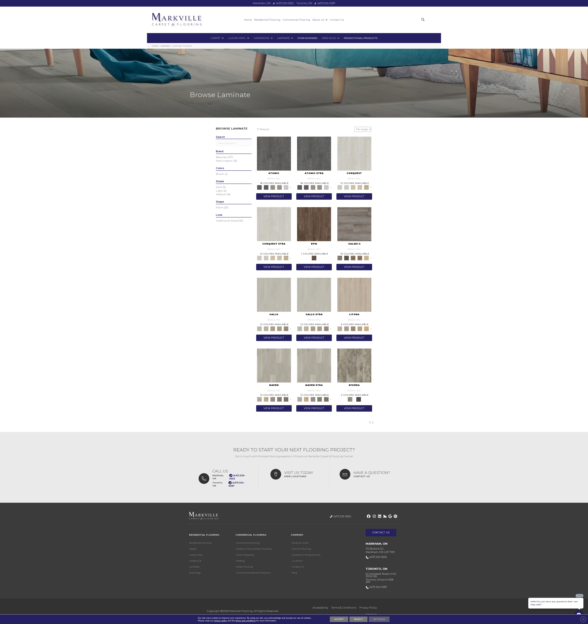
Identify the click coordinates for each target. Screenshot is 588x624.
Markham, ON (262, 3)
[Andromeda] (354, 224)
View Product (274, 196)
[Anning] (266, 399)
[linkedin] (379, 516)
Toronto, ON (304, 3)
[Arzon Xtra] (319, 328)
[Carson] (273, 399)
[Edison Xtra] (319, 399)
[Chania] (314, 224)
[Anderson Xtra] (314, 365)
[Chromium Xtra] (313, 187)
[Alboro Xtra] (306, 328)
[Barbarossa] (366, 187)
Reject (358, 619)
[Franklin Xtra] (326, 399)
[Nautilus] (366, 328)
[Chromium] (273, 187)
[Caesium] (274, 153)
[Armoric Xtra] (313, 328)
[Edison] (279, 399)
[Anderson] (274, 365)
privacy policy (220, 620)
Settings (379, 619)
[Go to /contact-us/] (367, 474)
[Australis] (366, 258)
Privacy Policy (368, 607)
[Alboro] (266, 328)
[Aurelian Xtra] (273, 258)
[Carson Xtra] (313, 399)
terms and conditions (246, 620)
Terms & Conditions (343, 607)
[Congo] (354, 365)
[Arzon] (279, 328)
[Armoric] (273, 328)
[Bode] (353, 258)
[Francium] (286, 187)
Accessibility (320, 607)
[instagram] (373, 516)
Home (155, 46)
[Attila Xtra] (274, 224)
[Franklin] (286, 399)
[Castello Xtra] (326, 328)
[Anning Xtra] (306, 399)
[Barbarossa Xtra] (286, 258)
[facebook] (368, 516)
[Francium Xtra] (326, 187)
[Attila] (354, 153)
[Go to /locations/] (297, 474)
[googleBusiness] (389, 516)
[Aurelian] (353, 187)
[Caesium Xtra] (314, 153)
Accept (339, 619)
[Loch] (360, 328)
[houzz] (384, 516)
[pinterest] (395, 516)
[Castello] (286, 328)
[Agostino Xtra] (314, 294)
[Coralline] (346, 328)
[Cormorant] (353, 328)
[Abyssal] (354, 294)
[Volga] (358, 399)
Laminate (165, 46)
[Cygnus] (346, 258)
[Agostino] (274, 294)
